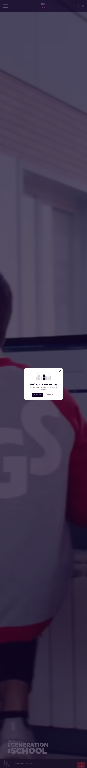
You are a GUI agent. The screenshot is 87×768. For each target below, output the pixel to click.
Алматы (37, 395)
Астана (50, 395)
